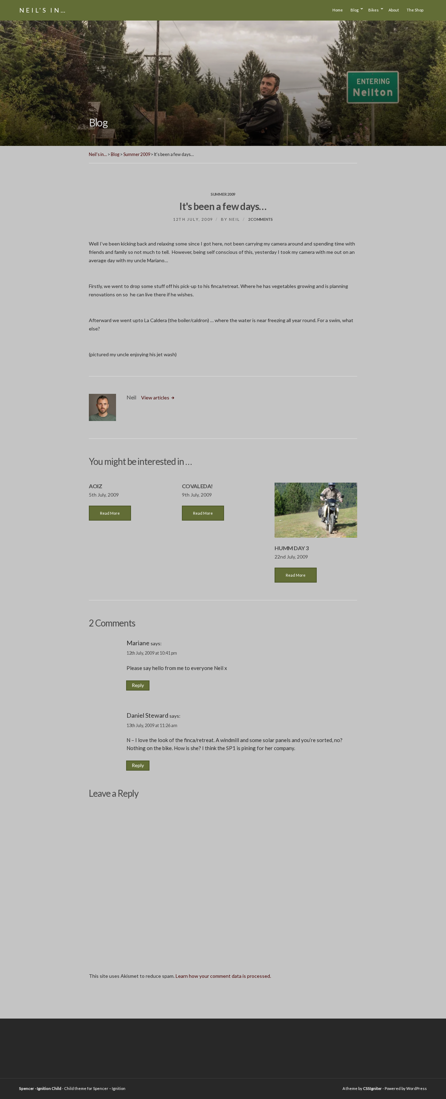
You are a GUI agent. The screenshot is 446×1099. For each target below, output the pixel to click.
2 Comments (260, 219)
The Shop (415, 10)
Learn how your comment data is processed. (223, 976)
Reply (138, 685)
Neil (234, 219)
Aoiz (95, 486)
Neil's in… (43, 10)
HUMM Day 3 (291, 548)
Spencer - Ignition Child (40, 1088)
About (394, 10)
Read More (110, 513)
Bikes (373, 10)
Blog (355, 10)
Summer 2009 (223, 194)
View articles (155, 397)
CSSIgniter (372, 1088)
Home (337, 10)
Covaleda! (197, 486)
